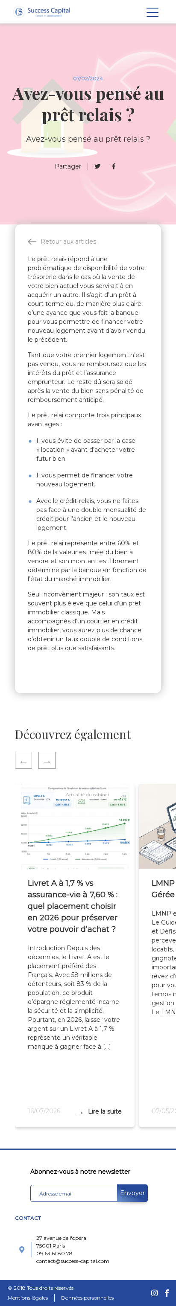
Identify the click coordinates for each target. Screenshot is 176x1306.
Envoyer (132, 1193)
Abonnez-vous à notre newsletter (80, 1171)
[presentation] (26, 760)
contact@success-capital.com (72, 1261)
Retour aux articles (68, 241)
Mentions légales (28, 1297)
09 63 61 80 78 (54, 1253)
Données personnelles (87, 1297)
